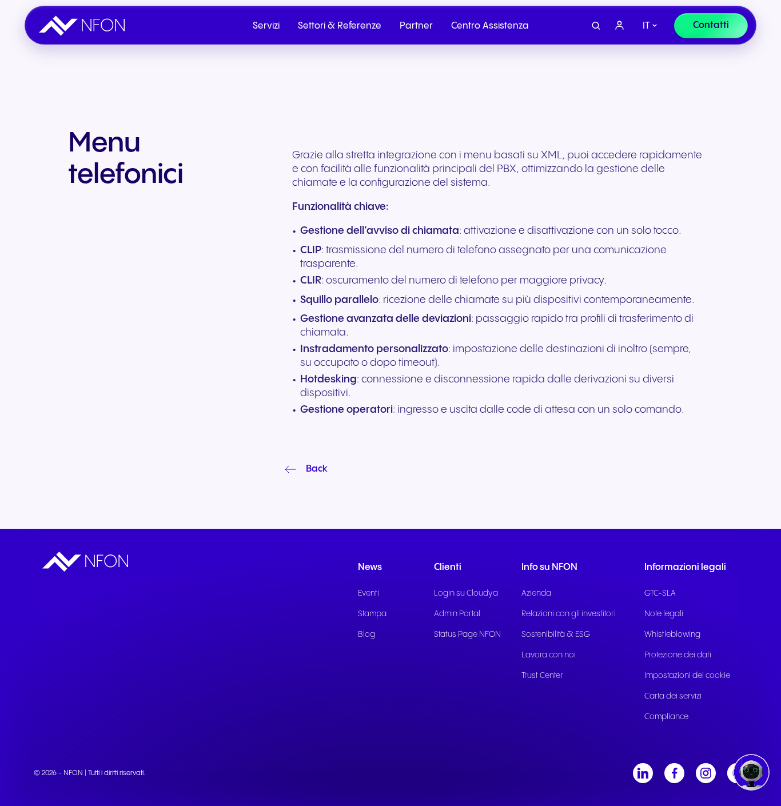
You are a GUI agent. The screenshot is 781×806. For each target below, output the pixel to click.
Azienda (536, 593)
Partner (416, 26)
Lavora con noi (548, 655)
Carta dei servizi (673, 696)
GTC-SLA (660, 593)
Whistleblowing (672, 635)
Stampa (372, 614)
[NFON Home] (84, 26)
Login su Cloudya (466, 593)
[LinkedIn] (643, 773)
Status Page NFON (467, 635)
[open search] (596, 26)
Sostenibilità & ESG (555, 635)
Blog (366, 635)
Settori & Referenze (339, 26)
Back (317, 469)
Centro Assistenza (490, 26)
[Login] (619, 25)
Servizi (266, 26)
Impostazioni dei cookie (687, 676)
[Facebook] (674, 773)
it (646, 26)
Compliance (666, 717)
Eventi (368, 593)
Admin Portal (457, 614)
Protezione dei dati (677, 655)
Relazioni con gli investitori (568, 614)
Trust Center (542, 676)
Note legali (663, 614)
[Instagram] (706, 773)
